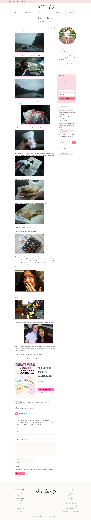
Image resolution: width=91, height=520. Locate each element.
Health (40, 12)
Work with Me (70, 12)
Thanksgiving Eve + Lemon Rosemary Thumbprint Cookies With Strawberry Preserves (33, 402)
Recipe (16, 12)
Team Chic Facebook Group (70, 506)
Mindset (21, 506)
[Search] (74, 142)
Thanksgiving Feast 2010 (21, 403)
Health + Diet (20, 508)
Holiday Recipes (21, 495)
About (18, 1)
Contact (23, 1)
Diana (50, 21)
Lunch (21, 399)
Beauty (17, 399)
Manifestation (28, 12)
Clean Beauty (70, 498)
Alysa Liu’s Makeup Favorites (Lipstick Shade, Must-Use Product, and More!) (67, 112)
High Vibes (20, 501)
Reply (18, 431)
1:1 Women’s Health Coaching (70, 511)
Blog (14, 1)
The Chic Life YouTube (70, 503)
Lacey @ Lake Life (23, 413)
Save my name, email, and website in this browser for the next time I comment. (35, 469)
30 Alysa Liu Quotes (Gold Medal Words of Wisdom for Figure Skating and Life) (66, 118)
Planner (21, 511)
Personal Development (55, 12)
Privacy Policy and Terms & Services (50, 516)
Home (10, 1)
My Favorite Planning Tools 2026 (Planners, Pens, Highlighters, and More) (67, 125)
